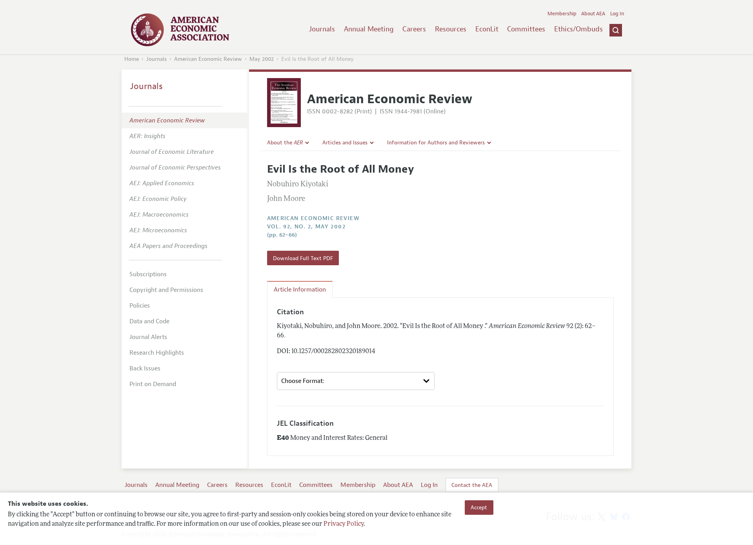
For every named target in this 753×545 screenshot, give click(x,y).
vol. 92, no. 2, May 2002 (306, 226)
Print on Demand (152, 384)
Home (131, 59)
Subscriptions (148, 274)
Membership (562, 14)
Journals (322, 29)
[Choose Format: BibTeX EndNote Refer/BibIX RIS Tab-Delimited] (356, 381)
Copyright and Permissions (166, 290)
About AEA (593, 14)
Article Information (300, 289)
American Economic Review (208, 59)
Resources (450, 29)
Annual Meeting (369, 29)
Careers (414, 29)
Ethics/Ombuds (578, 29)
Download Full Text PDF (303, 258)
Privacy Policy (344, 524)
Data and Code (149, 321)
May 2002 (261, 59)
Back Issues (144, 368)
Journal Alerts (148, 337)
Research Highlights (156, 353)
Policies (139, 306)
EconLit (486, 29)
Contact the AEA (471, 484)
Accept (479, 507)
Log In (617, 14)
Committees (526, 29)
